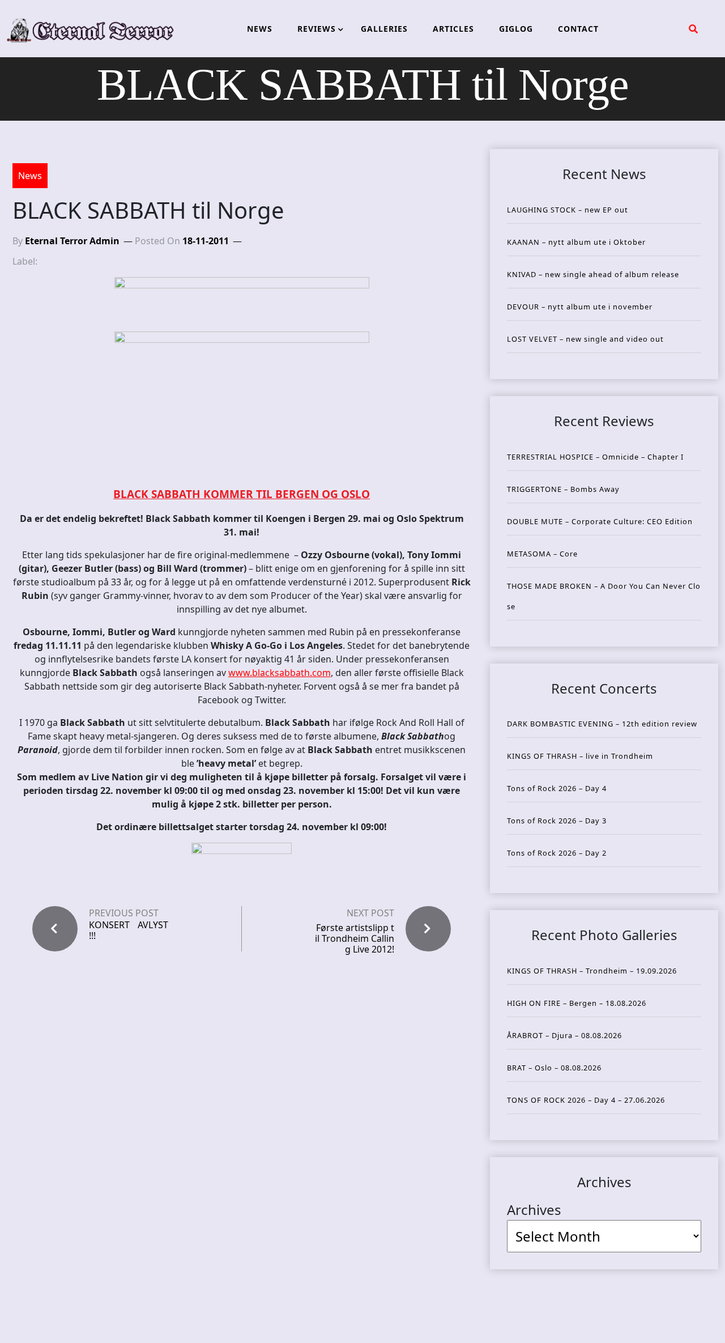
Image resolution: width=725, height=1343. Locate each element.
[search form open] (693, 29)
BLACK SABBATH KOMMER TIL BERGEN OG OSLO (241, 494)
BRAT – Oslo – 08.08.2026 (554, 1067)
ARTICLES (453, 28)
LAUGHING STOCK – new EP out (567, 210)
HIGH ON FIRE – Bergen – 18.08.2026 (576, 1003)
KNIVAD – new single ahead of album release (593, 274)
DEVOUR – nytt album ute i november (579, 306)
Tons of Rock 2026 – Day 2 (557, 853)
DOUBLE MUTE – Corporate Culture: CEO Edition (600, 521)
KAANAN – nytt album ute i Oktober (576, 242)
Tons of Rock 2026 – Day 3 (557, 820)
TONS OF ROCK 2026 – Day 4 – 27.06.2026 (586, 1100)
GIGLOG (516, 28)
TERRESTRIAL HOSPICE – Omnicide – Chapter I (595, 457)
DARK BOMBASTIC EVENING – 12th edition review (602, 724)
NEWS (259, 28)
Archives (534, 1209)
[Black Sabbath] (241, 404)
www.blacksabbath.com (279, 672)
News (30, 175)
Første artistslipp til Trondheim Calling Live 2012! (354, 938)
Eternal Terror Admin (72, 241)
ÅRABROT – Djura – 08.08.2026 (564, 1035)
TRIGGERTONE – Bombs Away (563, 489)
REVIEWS (316, 28)
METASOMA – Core (542, 554)
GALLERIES (384, 28)
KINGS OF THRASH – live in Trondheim (580, 756)
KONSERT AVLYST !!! (128, 930)
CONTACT (578, 28)
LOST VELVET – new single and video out (585, 339)
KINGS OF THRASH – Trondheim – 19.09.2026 (592, 971)
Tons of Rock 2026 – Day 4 (557, 788)
